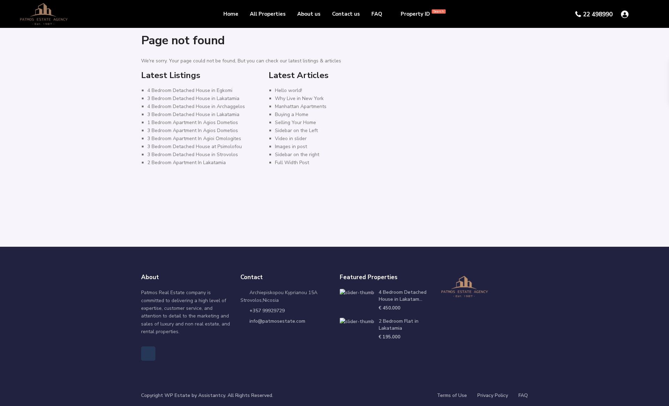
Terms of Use (452, 395)
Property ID (422, 13)
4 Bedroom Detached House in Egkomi (189, 90)
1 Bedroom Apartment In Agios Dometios (192, 122)
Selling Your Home (295, 122)
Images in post (291, 146)
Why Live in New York (299, 98)
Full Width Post (292, 162)
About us (309, 13)
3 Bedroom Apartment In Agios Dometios (192, 130)
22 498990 (598, 14)
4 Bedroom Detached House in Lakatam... (402, 295)
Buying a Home (291, 114)
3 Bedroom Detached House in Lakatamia (193, 98)
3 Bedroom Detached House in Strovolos (192, 154)
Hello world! (288, 90)
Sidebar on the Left (296, 130)
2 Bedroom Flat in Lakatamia (398, 324)
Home (230, 13)
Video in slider (291, 138)
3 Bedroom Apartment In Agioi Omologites (194, 138)
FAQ (376, 13)
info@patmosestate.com (277, 321)
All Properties (268, 13)
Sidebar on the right (297, 154)
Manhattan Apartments (300, 106)
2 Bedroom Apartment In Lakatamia (186, 162)
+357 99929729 (267, 310)
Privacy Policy (492, 395)
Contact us (346, 13)
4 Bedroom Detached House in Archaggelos (196, 106)
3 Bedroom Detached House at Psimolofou (194, 146)
